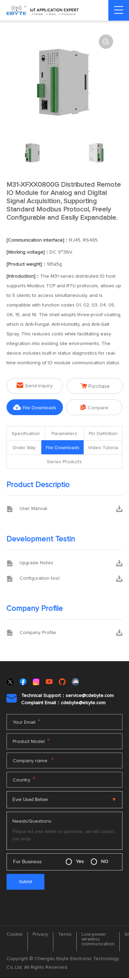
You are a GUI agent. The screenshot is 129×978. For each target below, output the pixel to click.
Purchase (95, 386)
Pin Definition (103, 433)
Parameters (64, 433)
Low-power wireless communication (98, 939)
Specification (26, 433)
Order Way (24, 447)
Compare (94, 407)
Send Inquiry (35, 385)
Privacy (40, 934)
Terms (65, 934)
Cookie (15, 934)
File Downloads (34, 407)
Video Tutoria (103, 447)
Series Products (64, 461)
